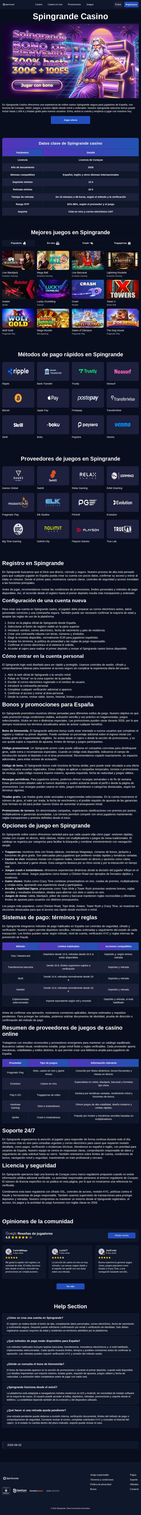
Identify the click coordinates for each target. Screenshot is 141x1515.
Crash (85, 243)
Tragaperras (120, 243)
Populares (16, 243)
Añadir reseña (122, 1235)
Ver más (70, 1286)
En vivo (51, 243)
